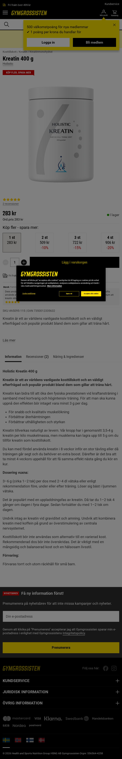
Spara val (69, 294)
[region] (61, 283)
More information (54, 286)
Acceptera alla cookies (91, 294)
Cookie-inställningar (28, 293)
